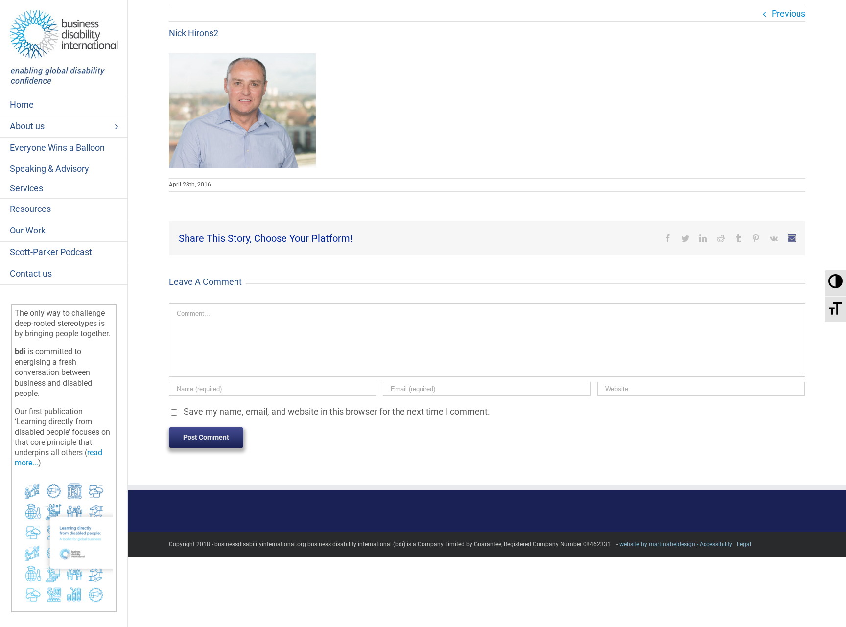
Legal (744, 544)
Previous (788, 13)
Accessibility (716, 544)
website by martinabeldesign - (658, 544)
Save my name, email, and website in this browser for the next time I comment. (337, 411)
